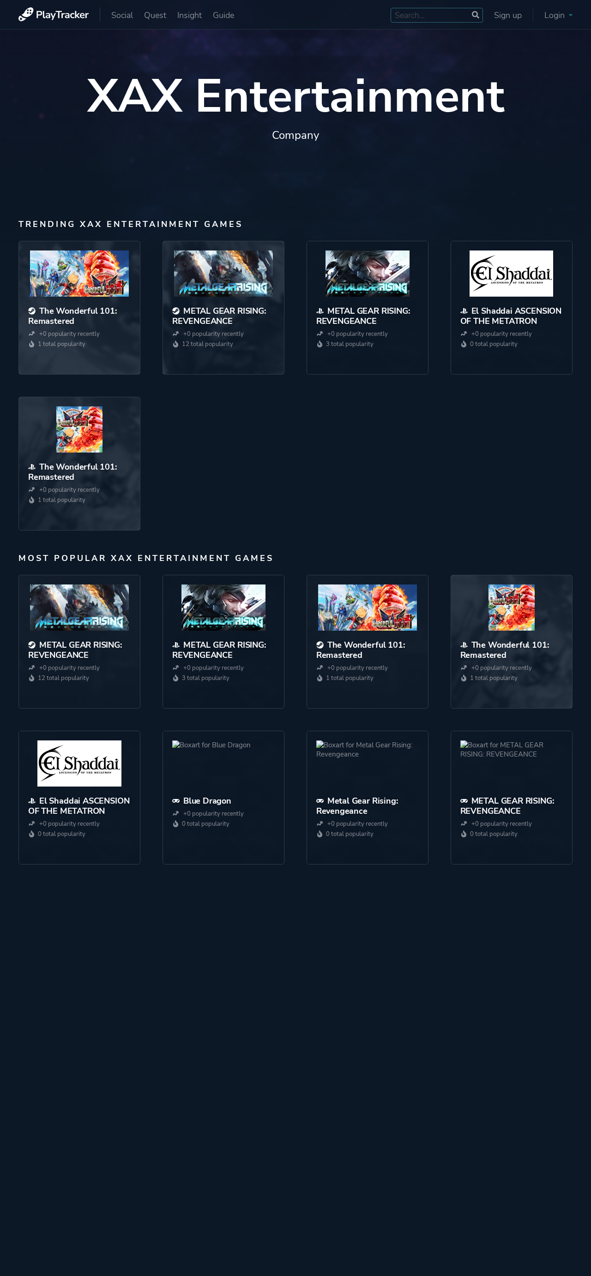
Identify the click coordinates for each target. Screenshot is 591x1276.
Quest (155, 15)
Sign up (508, 15)
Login (555, 15)
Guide (223, 15)
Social (122, 15)
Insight (189, 15)
